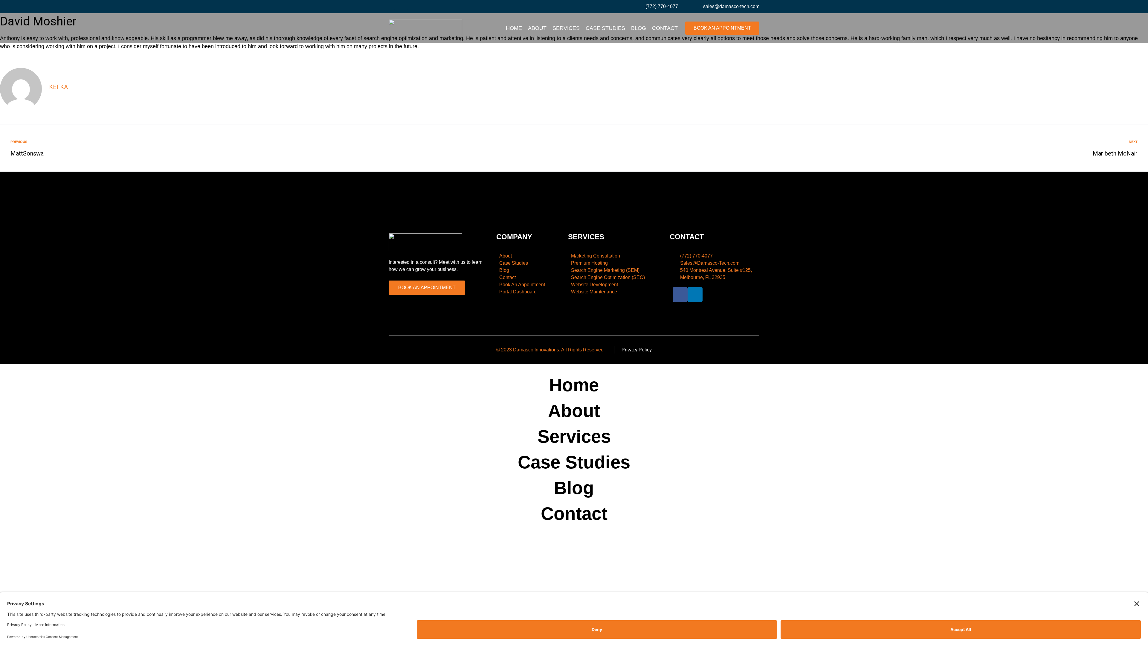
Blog (638, 28)
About (537, 28)
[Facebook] (392, 7)
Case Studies (605, 28)
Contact (665, 28)
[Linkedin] (405, 7)
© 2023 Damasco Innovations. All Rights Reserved (550, 349)
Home (514, 28)
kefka (58, 87)
